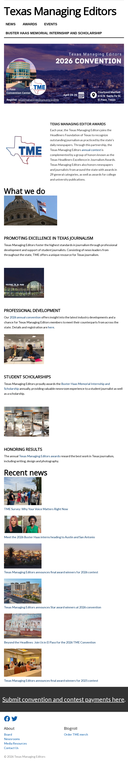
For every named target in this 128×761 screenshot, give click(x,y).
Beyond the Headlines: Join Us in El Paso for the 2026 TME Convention (50, 642)
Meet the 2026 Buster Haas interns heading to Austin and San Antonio (49, 537)
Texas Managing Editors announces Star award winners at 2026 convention (52, 607)
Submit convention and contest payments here (63, 699)
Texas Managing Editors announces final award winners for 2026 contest (51, 572)
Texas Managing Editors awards (39, 456)
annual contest (91, 150)
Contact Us (11, 748)
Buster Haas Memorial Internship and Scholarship (54, 33)
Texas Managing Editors (60, 10)
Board (8, 734)
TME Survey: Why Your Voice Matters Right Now (36, 509)
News (11, 24)
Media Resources (15, 743)
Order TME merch (76, 734)
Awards (30, 24)
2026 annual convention (25, 317)
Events (50, 24)
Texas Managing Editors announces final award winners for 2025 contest (51, 680)
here (51, 327)
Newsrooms (12, 739)
